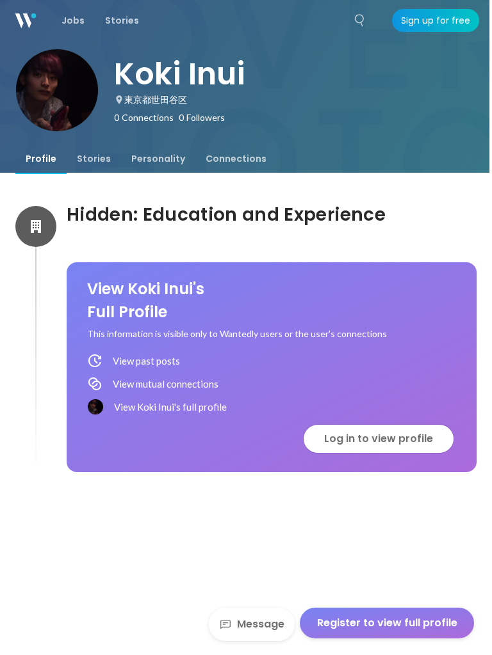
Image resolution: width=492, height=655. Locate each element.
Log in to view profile (378, 438)
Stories (94, 158)
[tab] (41, 158)
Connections (236, 158)
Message (260, 624)
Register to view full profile (387, 622)
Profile (41, 158)
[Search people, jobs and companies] (360, 20)
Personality (158, 158)
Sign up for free (435, 20)
